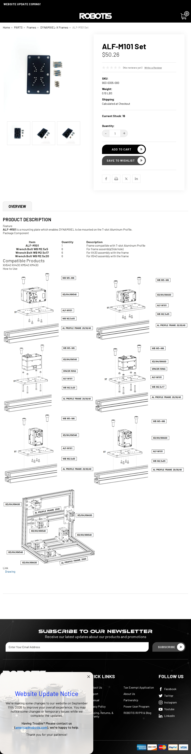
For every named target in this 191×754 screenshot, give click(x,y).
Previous (5, 77)
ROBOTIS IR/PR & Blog (137, 712)
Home (6, 27)
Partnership (130, 700)
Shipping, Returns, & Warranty (100, 714)
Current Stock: (113, 116)
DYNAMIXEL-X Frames (54, 27)
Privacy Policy (97, 706)
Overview (17, 206)
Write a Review (153, 67)
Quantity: (108, 125)
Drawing (10, 571)
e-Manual (93, 700)
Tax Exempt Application (138, 687)
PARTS (18, 27)
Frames (31, 27)
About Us (129, 693)
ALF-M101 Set (80, 27)
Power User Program (136, 706)
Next (81, 77)
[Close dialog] (88, 676)
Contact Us (95, 687)
